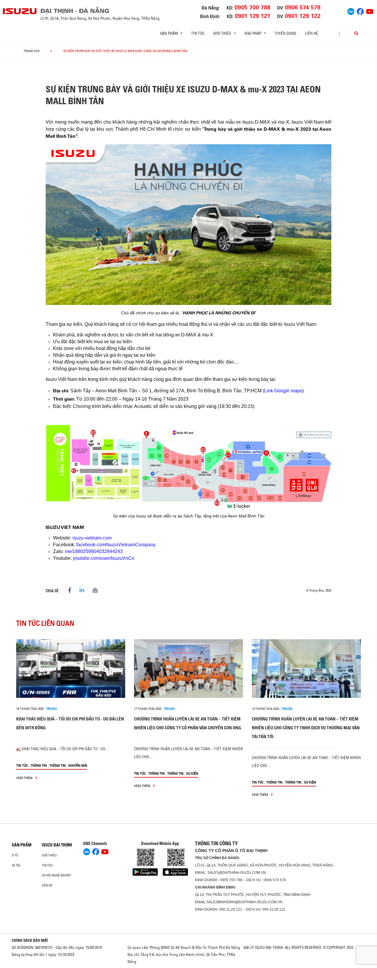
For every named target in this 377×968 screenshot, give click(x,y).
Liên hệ (311, 33)
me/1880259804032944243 (94, 551)
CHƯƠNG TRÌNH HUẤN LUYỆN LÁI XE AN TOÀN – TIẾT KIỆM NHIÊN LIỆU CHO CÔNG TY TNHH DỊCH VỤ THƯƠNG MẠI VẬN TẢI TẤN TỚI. (306, 727)
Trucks (51, 709)
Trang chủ (32, 51)
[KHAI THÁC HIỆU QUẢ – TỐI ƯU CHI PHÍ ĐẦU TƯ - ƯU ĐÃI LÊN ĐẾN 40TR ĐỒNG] (70, 668)
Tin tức (197, 33)
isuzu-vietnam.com (92, 537)
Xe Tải (16, 865)
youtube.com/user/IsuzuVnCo (103, 558)
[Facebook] (360, 11)
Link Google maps (283, 390)
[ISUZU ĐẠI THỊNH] (20, 11)
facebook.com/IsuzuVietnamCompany (116, 544)
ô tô (15, 855)
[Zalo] (350, 11)
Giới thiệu (49, 855)
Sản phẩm (22, 845)
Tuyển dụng (285, 33)
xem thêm (24, 778)
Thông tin (39, 765)
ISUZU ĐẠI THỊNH (57, 845)
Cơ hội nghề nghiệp (56, 875)
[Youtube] (369, 11)
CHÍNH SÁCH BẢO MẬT (30, 940)
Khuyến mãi (77, 765)
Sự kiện (192, 773)
